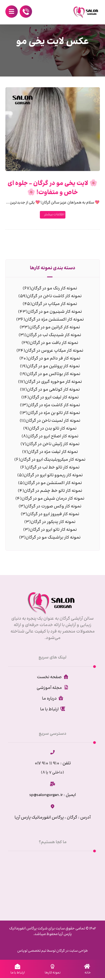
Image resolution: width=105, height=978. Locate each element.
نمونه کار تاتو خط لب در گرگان (52, 467)
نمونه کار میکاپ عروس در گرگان (54, 350)
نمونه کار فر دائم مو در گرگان (54, 358)
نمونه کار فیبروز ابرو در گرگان (53, 514)
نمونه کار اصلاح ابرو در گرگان (52, 436)
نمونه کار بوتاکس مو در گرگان (53, 374)
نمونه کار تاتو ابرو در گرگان (53, 529)
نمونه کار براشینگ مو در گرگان (53, 537)
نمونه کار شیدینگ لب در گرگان (53, 335)
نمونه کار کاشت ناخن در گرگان (54, 296)
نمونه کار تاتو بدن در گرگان (52, 428)
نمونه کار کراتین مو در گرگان (54, 327)
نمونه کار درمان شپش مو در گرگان (53, 498)
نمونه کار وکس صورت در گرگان (53, 506)
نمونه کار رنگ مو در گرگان (54, 288)
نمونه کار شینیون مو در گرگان (54, 311)
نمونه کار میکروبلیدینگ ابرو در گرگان (52, 459)
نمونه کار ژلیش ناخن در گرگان (52, 444)
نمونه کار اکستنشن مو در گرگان (53, 483)
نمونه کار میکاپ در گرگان (54, 304)
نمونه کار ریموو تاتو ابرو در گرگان (53, 475)
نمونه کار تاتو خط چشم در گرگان (53, 491)
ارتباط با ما (49, 709)
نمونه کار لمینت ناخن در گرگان (53, 420)
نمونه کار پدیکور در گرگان (53, 522)
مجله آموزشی (49, 688)
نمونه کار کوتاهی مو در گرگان (53, 389)
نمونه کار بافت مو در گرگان (54, 343)
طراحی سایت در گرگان (72, 951)
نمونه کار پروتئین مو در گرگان (53, 366)
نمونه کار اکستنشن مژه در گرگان (54, 319)
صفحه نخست (49, 677)
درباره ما (49, 698)
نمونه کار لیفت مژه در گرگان (53, 452)
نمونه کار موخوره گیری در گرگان (53, 382)
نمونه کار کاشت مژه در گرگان (54, 405)
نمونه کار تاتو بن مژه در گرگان (53, 413)
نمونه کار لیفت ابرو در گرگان (54, 397)
